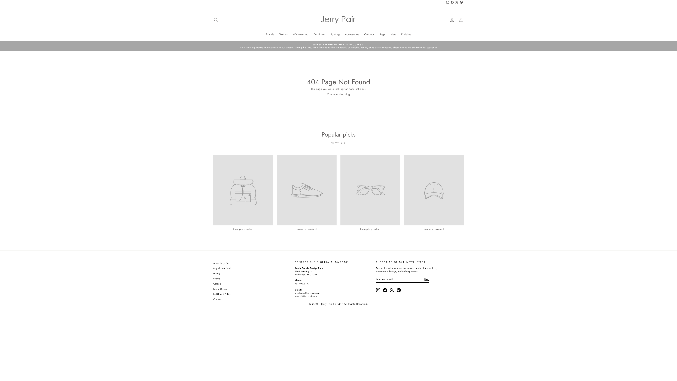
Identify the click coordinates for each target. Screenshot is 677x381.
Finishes (406, 34)
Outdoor (369, 34)
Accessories (352, 34)
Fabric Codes (220, 289)
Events (216, 278)
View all (338, 143)
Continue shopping (338, 94)
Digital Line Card (221, 268)
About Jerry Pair (221, 263)
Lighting (335, 34)
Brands (270, 34)
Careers (217, 283)
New (393, 34)
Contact (217, 299)
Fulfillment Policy (222, 294)
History (216, 273)
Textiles (283, 34)
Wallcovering (301, 34)
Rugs (382, 34)
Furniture (319, 34)
